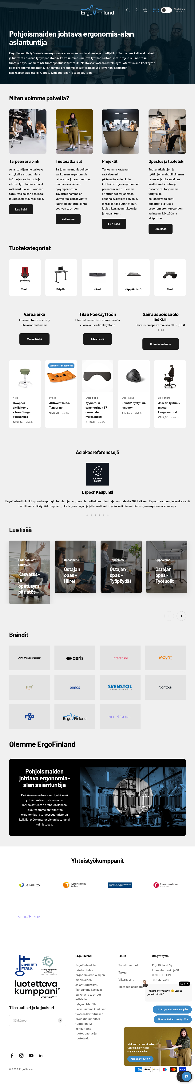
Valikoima (68, 219)
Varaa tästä (34, 339)
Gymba (52, 397)
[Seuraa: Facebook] (11, 1055)
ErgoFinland (92, 397)
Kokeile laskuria (160, 344)
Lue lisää (21, 209)
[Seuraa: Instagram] (21, 1055)
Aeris (15, 397)
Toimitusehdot (128, 965)
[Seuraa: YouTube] (31, 1055)
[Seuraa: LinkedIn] (40, 1055)
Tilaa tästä (97, 339)
